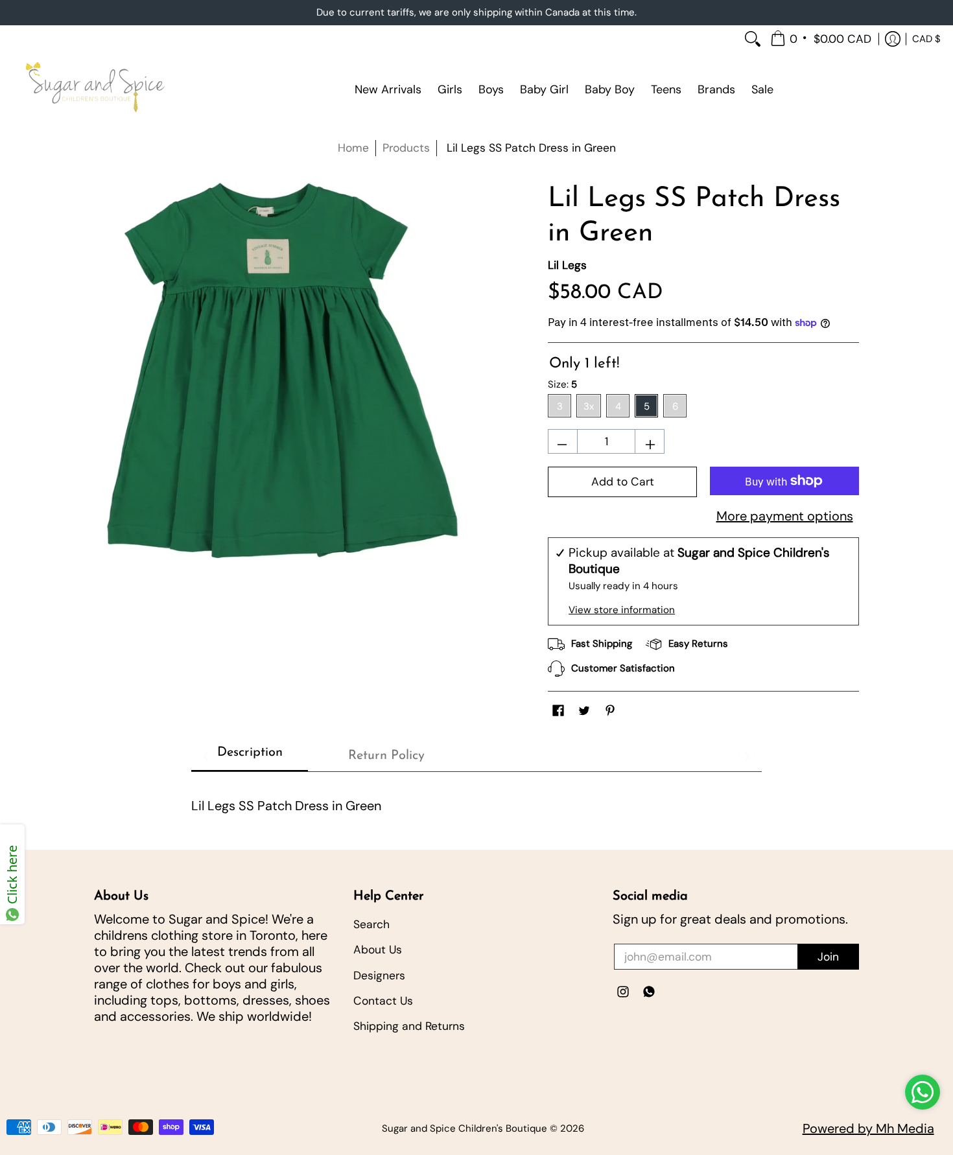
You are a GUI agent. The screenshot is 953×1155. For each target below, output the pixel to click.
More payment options (784, 516)
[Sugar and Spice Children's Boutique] (94, 89)
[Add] (651, 447)
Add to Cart (622, 481)
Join (828, 957)
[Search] (752, 39)
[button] (821, 39)
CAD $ (926, 38)
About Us (377, 949)
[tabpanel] (476, 800)
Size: (562, 384)
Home (353, 148)
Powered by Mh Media (868, 1128)
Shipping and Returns (409, 1026)
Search (371, 924)
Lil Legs (567, 265)
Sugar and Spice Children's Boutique (464, 1128)
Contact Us (383, 1001)
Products (406, 148)
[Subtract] (561, 447)
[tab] (249, 756)
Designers (379, 975)
